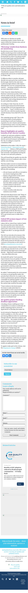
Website (5, 423)
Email (5, 418)
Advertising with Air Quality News (14, 561)
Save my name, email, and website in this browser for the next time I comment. (14, 430)
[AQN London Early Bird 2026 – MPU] (14, 523)
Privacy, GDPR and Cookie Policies (23, 581)
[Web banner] (13, 16)
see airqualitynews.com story (13, 244)
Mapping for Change (9, 348)
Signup (7, 374)
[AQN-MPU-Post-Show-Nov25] (14, 503)
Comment (6, 395)
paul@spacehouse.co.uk (20, 556)
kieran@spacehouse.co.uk (14, 559)
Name (5, 413)
